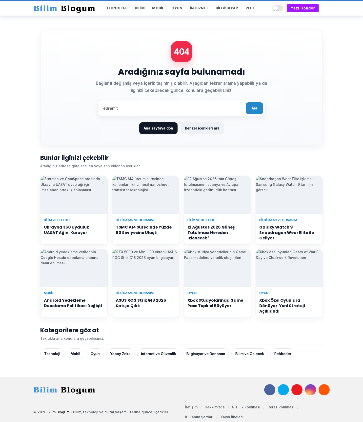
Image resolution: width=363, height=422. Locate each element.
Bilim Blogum (58, 412)
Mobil (75, 354)
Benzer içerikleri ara (202, 128)
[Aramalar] (265, 8)
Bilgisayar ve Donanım (205, 354)
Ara (254, 108)
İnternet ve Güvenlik (158, 354)
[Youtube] (296, 389)
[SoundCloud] (324, 389)
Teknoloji (52, 354)
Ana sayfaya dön (158, 128)
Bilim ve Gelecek (249, 354)
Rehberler (282, 354)
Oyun (95, 354)
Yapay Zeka (120, 354)
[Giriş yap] (326, 8)
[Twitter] (283, 389)
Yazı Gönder (303, 8)
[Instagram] (310, 389)
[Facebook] (269, 389)
